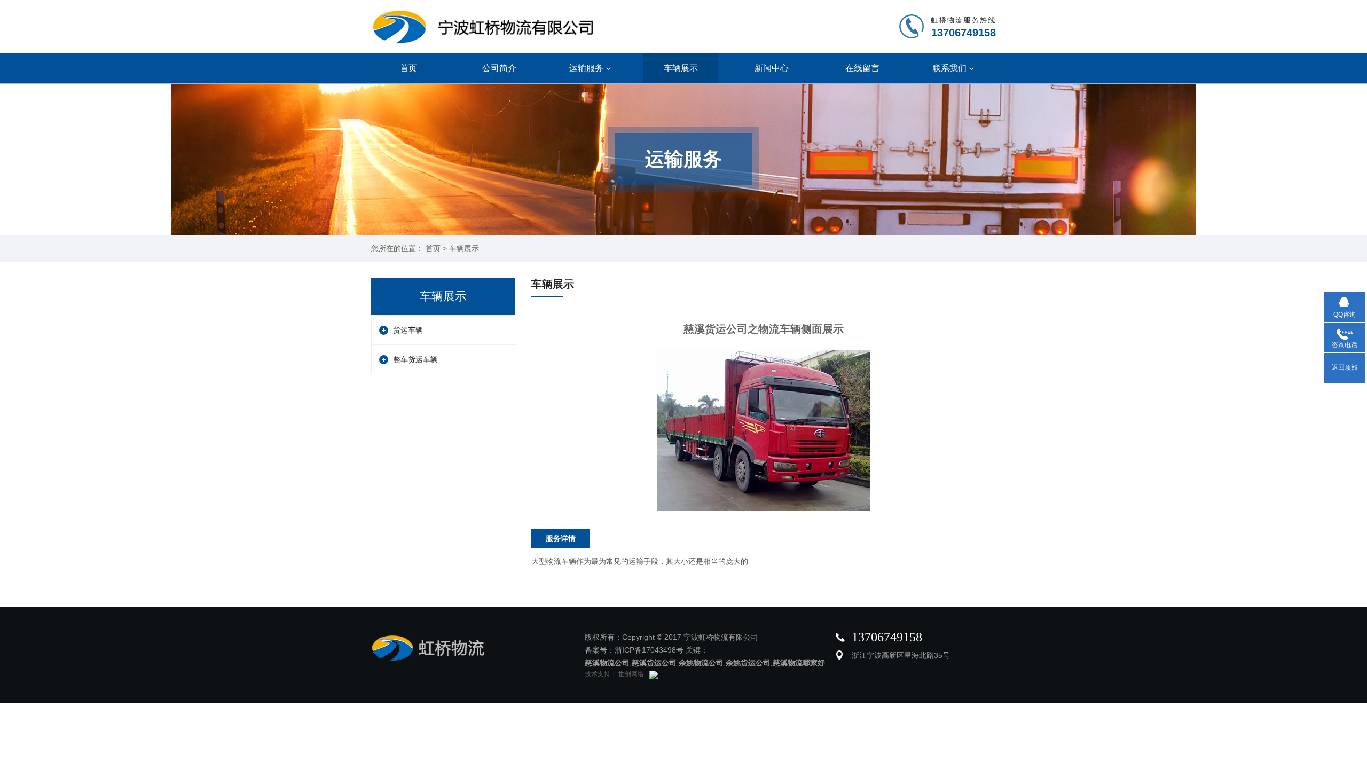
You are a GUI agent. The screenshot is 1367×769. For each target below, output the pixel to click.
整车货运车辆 (415, 359)
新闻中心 (772, 68)
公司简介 (499, 68)
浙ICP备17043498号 (649, 650)
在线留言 (862, 68)
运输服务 (586, 68)
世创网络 (630, 674)
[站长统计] (651, 674)
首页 (408, 68)
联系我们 (949, 68)
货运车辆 (408, 330)
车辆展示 (681, 68)
